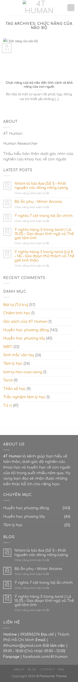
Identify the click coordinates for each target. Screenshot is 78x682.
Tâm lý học (13, 364)
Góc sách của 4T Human (25, 322)
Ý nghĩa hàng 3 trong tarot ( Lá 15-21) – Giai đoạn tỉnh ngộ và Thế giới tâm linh (44, 234)
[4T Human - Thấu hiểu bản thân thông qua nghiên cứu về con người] (39, 8)
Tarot (8, 380)
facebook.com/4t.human (45, 657)
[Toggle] (73, 508)
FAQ (61, 669)
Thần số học (14, 389)
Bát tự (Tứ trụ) (15, 305)
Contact (47, 669)
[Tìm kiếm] (70, 7)
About (19, 669)
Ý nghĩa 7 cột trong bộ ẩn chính (44, 216)
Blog (32, 669)
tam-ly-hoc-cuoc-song (22, 372)
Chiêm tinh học (16, 313)
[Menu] (5, 7)
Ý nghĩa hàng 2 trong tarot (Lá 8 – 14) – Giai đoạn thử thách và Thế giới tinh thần (44, 256)
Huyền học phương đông (26, 330)
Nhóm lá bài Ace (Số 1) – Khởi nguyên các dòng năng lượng (41, 186)
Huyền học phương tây (24, 338)
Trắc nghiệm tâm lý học (24, 397)
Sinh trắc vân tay (18, 355)
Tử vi (7, 406)
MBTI (8, 347)
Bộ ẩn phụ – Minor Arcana (38, 202)
